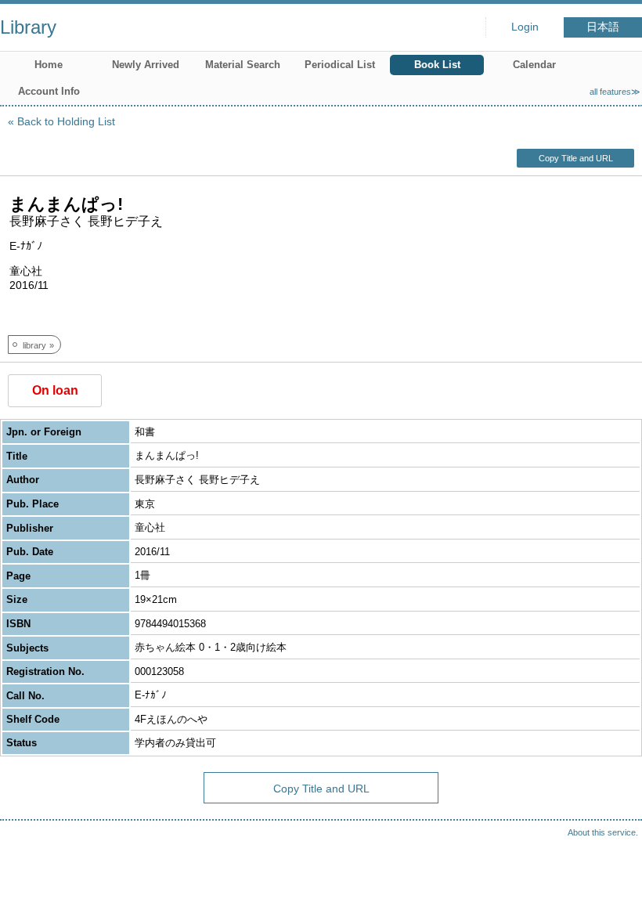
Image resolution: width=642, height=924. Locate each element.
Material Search (242, 64)
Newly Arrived (145, 64)
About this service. (603, 832)
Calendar (534, 64)
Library (28, 27)
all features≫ (615, 91)
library (34, 345)
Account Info (49, 91)
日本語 (602, 27)
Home (48, 64)
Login (525, 27)
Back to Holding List (66, 121)
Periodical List (340, 64)
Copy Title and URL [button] (576, 158)
